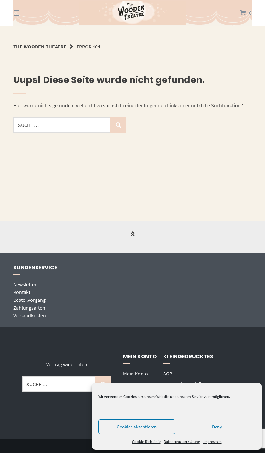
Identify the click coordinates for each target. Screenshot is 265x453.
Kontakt (21, 292)
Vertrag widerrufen (66, 364)
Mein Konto (135, 373)
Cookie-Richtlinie (146, 441)
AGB (167, 373)
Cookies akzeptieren (137, 427)
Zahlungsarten (29, 307)
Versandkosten (29, 315)
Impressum (212, 441)
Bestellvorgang (29, 300)
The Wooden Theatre (40, 46)
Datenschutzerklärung (182, 441)
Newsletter (25, 284)
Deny (217, 427)
